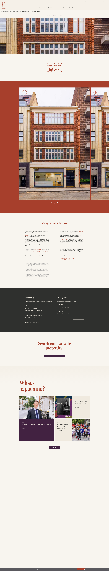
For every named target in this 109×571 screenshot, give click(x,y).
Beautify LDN (36, 251)
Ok (77, 569)
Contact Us (98, 1)
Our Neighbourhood (52, 7)
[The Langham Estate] (4, 5)
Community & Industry (59, 7)
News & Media (63, 7)
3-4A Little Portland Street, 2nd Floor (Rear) (69, 259)
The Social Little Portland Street (40, 248)
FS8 (27, 253)
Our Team (67, 7)
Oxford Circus (29, 261)
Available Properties (41, 7)
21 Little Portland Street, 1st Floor (67, 258)
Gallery (55, 15)
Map (61, 15)
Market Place (80, 231)
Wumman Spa (42, 251)
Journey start (60, 304)
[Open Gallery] (88, 89)
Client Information (85, 1)
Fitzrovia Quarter (65, 239)
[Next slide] (57, 203)
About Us (71, 7)
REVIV (46, 251)
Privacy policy (82, 569)
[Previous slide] (52, 203)
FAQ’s (92, 1)
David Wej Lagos (37, 249)
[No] (107, 569)
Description (47, 15)
